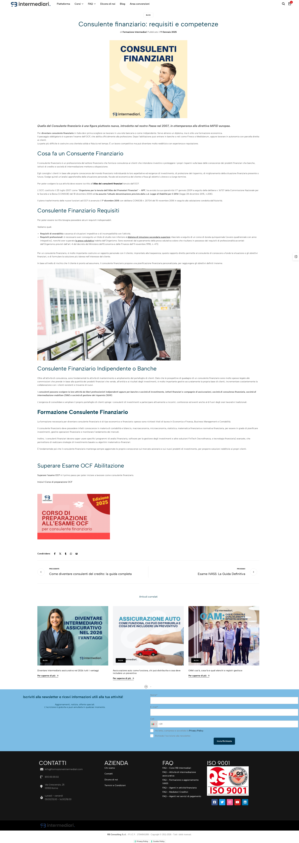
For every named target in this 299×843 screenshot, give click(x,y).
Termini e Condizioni (115, 785)
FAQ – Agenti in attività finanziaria (179, 787)
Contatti (108, 773)
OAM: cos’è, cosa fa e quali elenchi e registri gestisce (215, 670)
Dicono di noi (107, 3)
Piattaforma (63, 3)
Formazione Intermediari (135, 32)
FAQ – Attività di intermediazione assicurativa (179, 774)
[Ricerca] (283, 4)
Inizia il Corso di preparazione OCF (54, 482)
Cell (152, 719)
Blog (122, 3)
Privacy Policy (196, 730)
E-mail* (154, 707)
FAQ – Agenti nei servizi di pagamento (181, 796)
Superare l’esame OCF (48, 475)
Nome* (153, 695)
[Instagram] (230, 802)
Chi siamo (109, 768)
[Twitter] (222, 802)
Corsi (78, 3)
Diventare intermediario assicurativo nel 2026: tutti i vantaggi (68, 670)
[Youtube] (237, 802)
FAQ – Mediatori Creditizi (175, 792)
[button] (146, 686)
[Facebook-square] (214, 802)
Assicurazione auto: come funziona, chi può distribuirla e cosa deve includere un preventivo (146, 672)
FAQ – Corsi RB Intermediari (176, 768)
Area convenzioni (140, 3)
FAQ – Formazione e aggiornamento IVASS (180, 782)
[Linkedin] (245, 802)
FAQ (90, 3)
